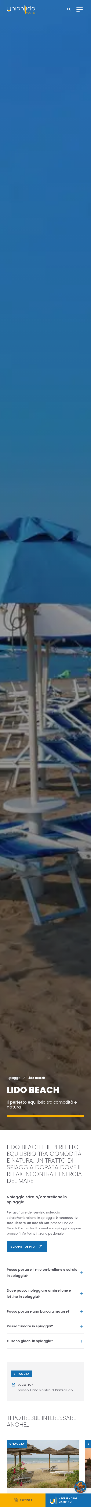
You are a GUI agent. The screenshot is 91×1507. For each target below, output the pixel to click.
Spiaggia (14, 1078)
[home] (21, 9)
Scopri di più (26, 1247)
